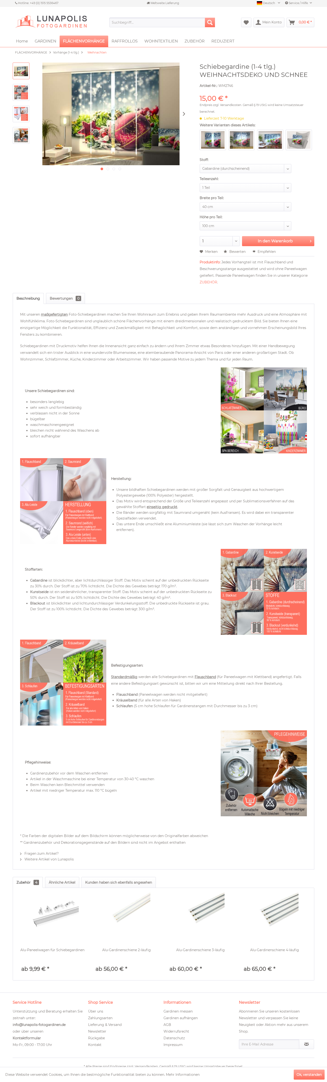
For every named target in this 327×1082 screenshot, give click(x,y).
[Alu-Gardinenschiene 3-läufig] (200, 916)
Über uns (95, 1011)
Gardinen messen (178, 1011)
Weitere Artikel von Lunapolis (48, 859)
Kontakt (94, 1045)
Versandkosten (230, 105)
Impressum (173, 1045)
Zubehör (27, 882)
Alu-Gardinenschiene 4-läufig (274, 950)
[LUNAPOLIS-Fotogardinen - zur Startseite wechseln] (51, 22)
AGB (167, 1025)
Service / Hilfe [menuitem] (298, 3)
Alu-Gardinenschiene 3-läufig (200, 950)
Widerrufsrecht (176, 1031)
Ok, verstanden (309, 1074)
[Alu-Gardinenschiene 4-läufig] (275, 916)
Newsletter (97, 1031)
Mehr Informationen (183, 1074)
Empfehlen (266, 251)
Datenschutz (174, 1038)
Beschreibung (28, 298)
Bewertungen (64, 298)
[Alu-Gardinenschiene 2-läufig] (126, 916)
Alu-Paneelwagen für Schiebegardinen (52, 950)
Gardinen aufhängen (181, 1018)
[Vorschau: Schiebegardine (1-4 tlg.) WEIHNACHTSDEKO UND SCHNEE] (21, 71)
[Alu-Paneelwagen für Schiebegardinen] (52, 916)
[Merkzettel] (246, 22)
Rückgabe (96, 1038)
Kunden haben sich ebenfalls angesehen (118, 882)
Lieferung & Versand (105, 1025)
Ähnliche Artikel (62, 882)
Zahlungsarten (100, 1018)
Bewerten (237, 251)
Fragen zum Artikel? (41, 853)
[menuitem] (162, 22)
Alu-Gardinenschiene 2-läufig (126, 950)
